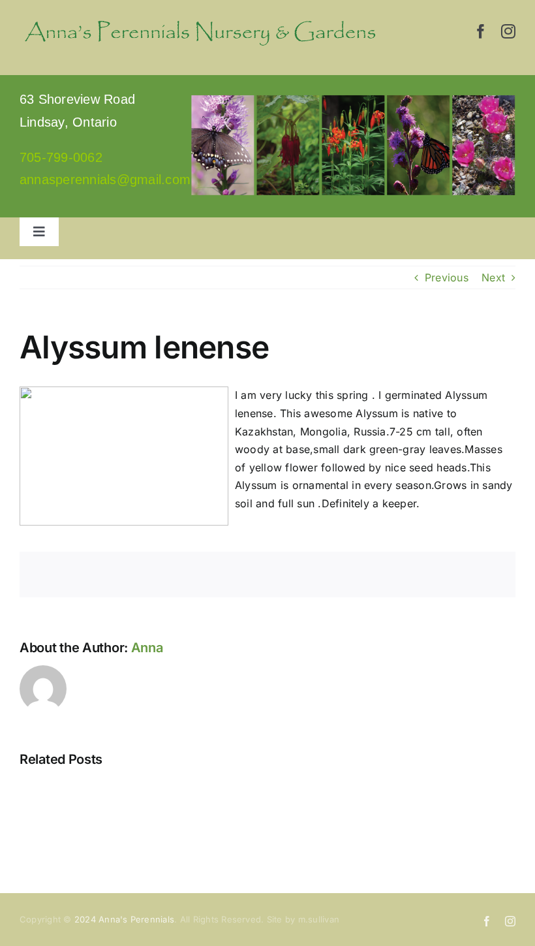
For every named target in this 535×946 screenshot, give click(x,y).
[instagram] (508, 31)
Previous (446, 277)
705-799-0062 (61, 157)
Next (493, 277)
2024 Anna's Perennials (124, 919)
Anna (147, 647)
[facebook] (481, 31)
